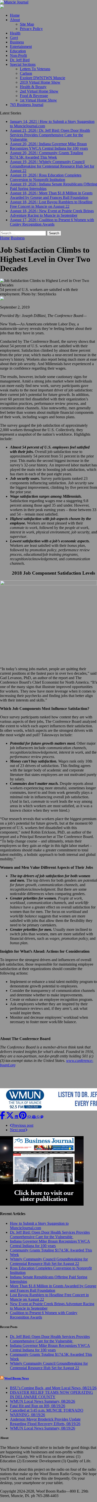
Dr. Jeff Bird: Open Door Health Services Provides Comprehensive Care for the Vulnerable (50, 1234)
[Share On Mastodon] (42, 1117)
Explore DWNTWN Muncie (42, 78)
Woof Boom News (16, 1378)
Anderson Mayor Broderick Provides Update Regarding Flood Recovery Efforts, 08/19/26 (45, 1421)
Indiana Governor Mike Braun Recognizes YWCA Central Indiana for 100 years (50, 1243)
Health (15, 33)
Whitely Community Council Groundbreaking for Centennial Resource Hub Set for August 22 (49, 1261)
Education (18, 51)
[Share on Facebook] (3, 1117)
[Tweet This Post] (10, 1117)
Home (15, 15)
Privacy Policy (31, 29)
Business (17, 42)
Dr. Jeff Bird (20, 60)
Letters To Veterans (35, 69)
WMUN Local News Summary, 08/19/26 (42, 1428)
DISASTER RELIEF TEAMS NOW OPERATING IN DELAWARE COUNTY (51, 1394)
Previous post (22, 1125)
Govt (14, 37)
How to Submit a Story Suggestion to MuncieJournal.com (39, 1225)
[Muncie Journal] (48, 2)
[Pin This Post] (23, 1117)
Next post (17, 1130)
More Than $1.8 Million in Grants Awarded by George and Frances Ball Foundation (53, 1288)
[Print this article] (34, 1117)
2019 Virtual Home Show (40, 82)
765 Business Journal (26, 105)
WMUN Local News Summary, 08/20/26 (42, 1401)
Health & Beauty (33, 87)
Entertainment (21, 46)
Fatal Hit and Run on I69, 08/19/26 (37, 1406)
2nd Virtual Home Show (39, 91)
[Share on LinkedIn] (17, 1117)
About (15, 20)
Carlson (26, 73)
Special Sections (23, 64)
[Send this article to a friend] (30, 1117)
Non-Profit (18, 55)
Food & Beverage (34, 96)
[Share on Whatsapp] (39, 1117)
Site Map (27, 24)
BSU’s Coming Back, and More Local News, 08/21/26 (53, 1388)
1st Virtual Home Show (38, 100)
